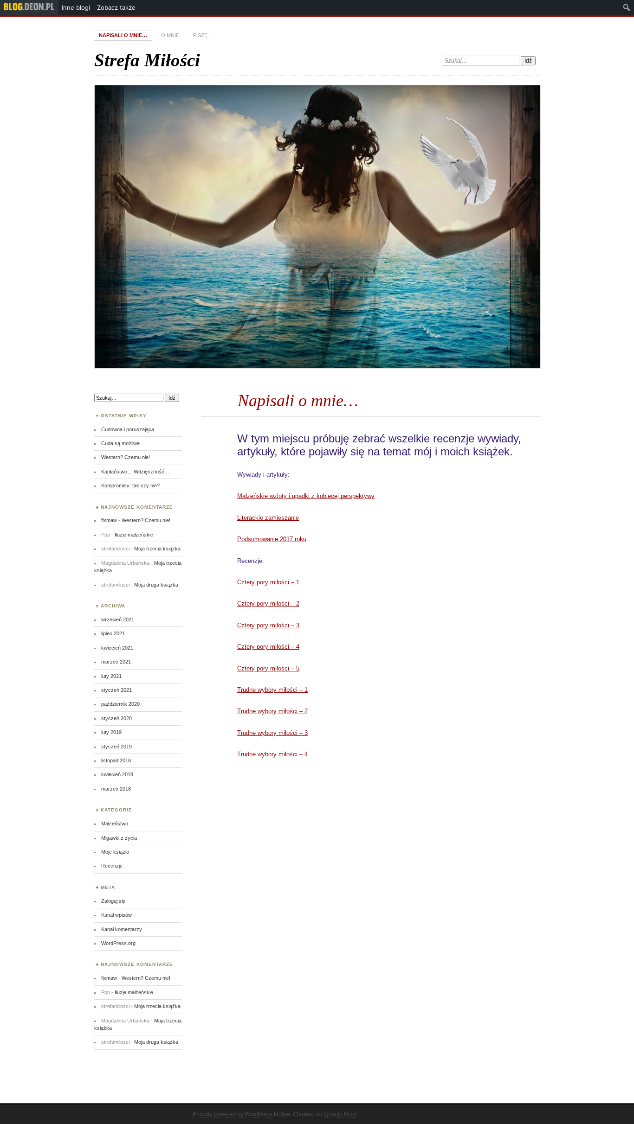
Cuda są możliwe (120, 443)
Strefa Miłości (147, 60)
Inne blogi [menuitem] (76, 7)
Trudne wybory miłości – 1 (272, 689)
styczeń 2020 (116, 718)
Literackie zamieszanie (268, 517)
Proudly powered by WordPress (232, 1114)
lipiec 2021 (113, 633)
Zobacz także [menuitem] (116, 7)
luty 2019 (111, 732)
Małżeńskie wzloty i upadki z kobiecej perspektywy (306, 495)
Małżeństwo (114, 823)
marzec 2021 (116, 661)
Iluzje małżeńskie (134, 534)
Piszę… (203, 35)
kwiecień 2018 (117, 774)
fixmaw (109, 520)
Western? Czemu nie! (125, 457)
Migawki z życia (119, 838)
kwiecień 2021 (117, 648)
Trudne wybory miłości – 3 (272, 732)
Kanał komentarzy (121, 929)
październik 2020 (120, 704)
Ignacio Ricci (340, 1114)
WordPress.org (118, 943)
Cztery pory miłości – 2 (268, 603)
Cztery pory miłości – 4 (268, 646)
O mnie (170, 35)
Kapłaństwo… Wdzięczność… (135, 471)
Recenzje (112, 866)
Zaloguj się (113, 901)
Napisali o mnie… (123, 35)
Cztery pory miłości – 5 (268, 668)
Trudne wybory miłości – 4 (272, 754)
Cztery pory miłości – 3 (268, 625)
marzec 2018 (116, 789)
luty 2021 (111, 676)
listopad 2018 (116, 760)
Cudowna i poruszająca (127, 429)
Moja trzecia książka (157, 548)
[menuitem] (29, 7)
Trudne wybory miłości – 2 (272, 711)
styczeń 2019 (116, 746)
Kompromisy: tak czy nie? (130, 485)
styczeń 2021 (116, 690)
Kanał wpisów (116, 915)
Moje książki (115, 852)
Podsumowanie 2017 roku (271, 539)
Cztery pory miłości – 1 (268, 582)
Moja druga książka (156, 585)
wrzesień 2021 (117, 619)
